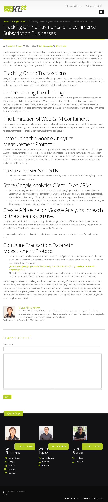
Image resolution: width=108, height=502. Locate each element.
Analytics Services (72, 498)
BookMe (12, 473)
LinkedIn (12, 465)
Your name (8, 344)
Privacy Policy (98, 498)
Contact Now (25, 446)
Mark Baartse (78, 451)
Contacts (86, 498)
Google (12, 462)
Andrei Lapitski (44, 451)
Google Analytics (19, 21)
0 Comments (61, 46)
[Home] (21, 9)
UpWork (12, 469)
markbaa (79, 458)
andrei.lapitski (96, 6)
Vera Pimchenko (15, 46)
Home (6, 21)
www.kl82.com (75, 6)
